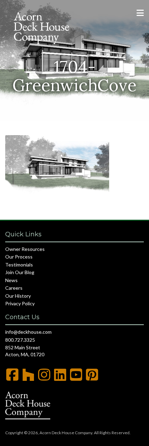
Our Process (19, 257)
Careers (14, 288)
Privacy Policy (20, 303)
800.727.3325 (20, 340)
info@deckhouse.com (28, 332)
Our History (18, 296)
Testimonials (19, 265)
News (11, 280)
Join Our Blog (19, 272)
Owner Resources (25, 249)
